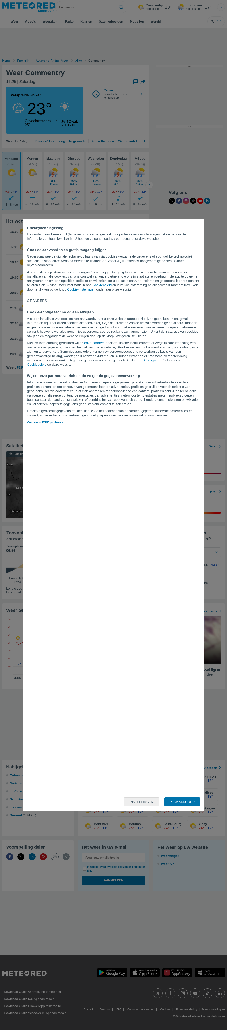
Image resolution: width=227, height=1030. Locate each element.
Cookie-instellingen (81, 289)
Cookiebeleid (102, 285)
